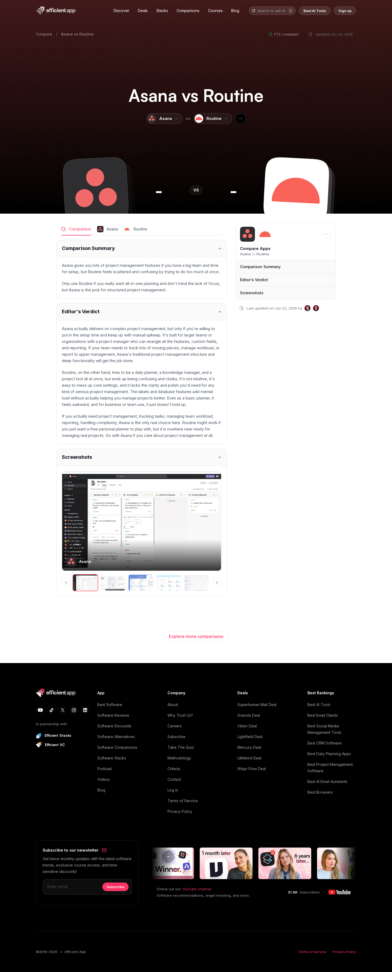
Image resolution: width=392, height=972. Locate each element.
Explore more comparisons (196, 636)
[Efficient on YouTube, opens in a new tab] (339, 892)
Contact (174, 779)
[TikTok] (51, 710)
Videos (103, 779)
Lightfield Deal (249, 736)
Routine (86, 34)
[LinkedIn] (85, 710)
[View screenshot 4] (168, 582)
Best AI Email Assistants (327, 781)
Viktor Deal (247, 726)
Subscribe (176, 736)
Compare (44, 34)
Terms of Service (182, 800)
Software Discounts (114, 726)
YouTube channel (196, 889)
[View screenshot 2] (113, 582)
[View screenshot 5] (196, 582)
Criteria (173, 768)
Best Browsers (320, 792)
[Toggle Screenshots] (142, 457)
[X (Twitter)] (62, 710)
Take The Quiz (180, 747)
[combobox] (272, 11)
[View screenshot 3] (141, 582)
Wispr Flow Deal (251, 768)
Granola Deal (248, 715)
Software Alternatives (116, 736)
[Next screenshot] (217, 582)
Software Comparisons (117, 747)
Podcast (104, 768)
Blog (101, 790)
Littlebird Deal (249, 758)
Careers (174, 726)
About (172, 704)
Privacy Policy (179, 811)
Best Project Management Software (330, 767)
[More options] (240, 118)
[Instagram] (74, 710)
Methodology (179, 758)
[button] (95, 190)
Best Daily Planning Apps (329, 753)
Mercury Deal (249, 747)
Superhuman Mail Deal (257, 704)
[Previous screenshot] (66, 582)
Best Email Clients (322, 715)
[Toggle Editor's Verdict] (142, 311)
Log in (172, 790)
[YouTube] (40, 710)
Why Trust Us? (180, 715)
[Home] (57, 10)
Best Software (109, 704)
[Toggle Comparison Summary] (142, 248)
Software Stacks (111, 758)
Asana (67, 34)
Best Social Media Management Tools (324, 729)
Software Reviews (113, 715)
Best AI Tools (318, 704)
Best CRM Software (324, 743)
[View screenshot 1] (85, 582)
